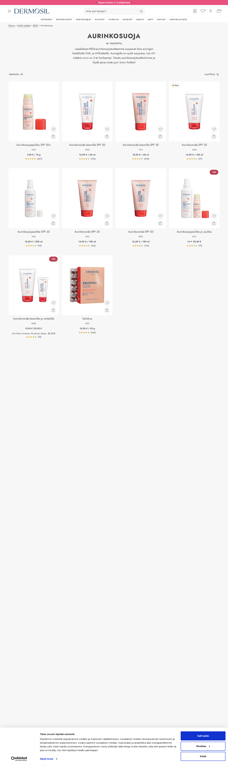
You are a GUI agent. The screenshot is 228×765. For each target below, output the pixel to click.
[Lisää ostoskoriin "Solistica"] (107, 310)
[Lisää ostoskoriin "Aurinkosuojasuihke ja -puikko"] (214, 223)
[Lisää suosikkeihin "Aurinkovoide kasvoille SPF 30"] (160, 129)
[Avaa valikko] (9, 11)
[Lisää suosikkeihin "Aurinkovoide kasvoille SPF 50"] (107, 129)
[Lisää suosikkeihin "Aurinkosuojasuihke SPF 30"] (53, 216)
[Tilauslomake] (195, 11)
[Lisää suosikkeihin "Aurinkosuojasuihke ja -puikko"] (214, 216)
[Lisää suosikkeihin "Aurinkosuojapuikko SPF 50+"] (53, 129)
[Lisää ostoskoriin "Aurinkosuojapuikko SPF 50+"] (53, 136)
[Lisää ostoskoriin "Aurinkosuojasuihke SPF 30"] (53, 223)
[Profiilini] (210, 11)
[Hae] (141, 11)
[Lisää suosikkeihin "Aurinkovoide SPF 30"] (214, 129)
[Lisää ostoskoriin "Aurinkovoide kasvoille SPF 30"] (160, 136)
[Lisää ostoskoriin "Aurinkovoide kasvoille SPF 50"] (107, 136)
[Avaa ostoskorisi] (218, 11)
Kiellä (203, 756)
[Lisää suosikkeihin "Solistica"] (107, 303)
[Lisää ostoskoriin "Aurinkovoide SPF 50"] (160, 223)
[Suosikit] (202, 11)
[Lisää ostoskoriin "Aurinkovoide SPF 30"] (214, 136)
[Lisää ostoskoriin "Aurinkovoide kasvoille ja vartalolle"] (53, 310)
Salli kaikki (203, 736)
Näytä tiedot (46, 759)
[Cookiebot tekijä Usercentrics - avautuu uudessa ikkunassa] (19, 759)
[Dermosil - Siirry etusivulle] (32, 11)
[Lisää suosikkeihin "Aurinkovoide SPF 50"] (160, 216)
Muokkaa (201, 746)
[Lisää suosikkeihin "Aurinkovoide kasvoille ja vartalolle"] (53, 303)
